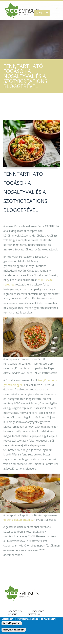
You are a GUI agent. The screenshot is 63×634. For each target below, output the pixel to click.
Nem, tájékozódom (13, 629)
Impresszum (34, 614)
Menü (39, 13)
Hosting (12, 614)
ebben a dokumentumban (19, 520)
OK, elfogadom (11, 623)
